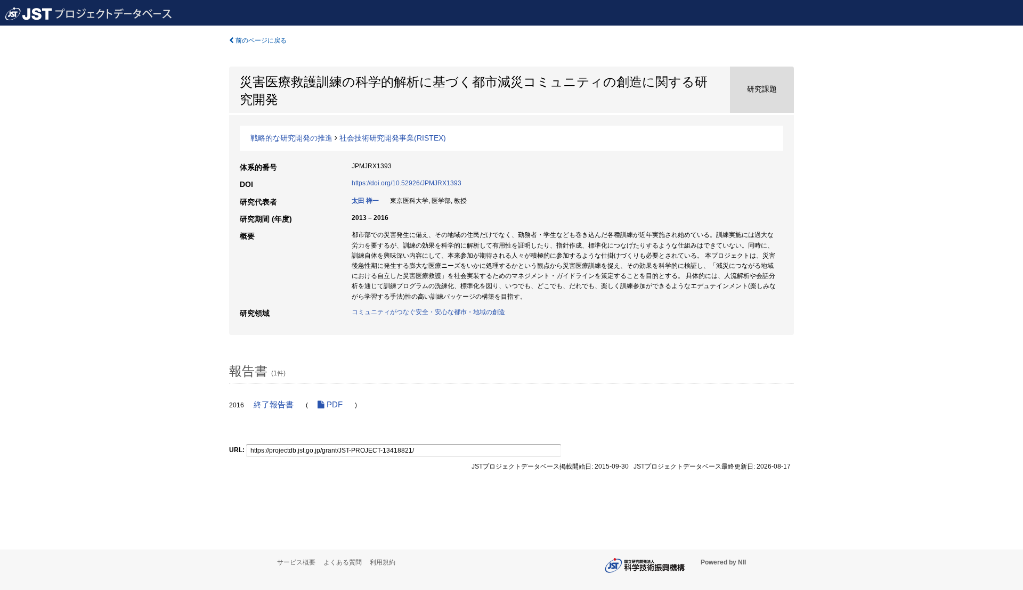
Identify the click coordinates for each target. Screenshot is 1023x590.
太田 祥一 (365, 200)
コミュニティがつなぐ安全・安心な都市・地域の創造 (428, 312)
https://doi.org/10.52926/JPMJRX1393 (406, 183)
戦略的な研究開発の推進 (291, 138)
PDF (333, 404)
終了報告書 (274, 404)
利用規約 (382, 562)
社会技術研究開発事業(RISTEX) (392, 138)
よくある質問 (342, 562)
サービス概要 (296, 562)
